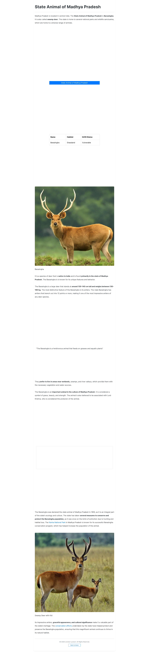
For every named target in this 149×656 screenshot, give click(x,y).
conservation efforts (63, 626)
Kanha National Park (57, 522)
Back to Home (74, 645)
